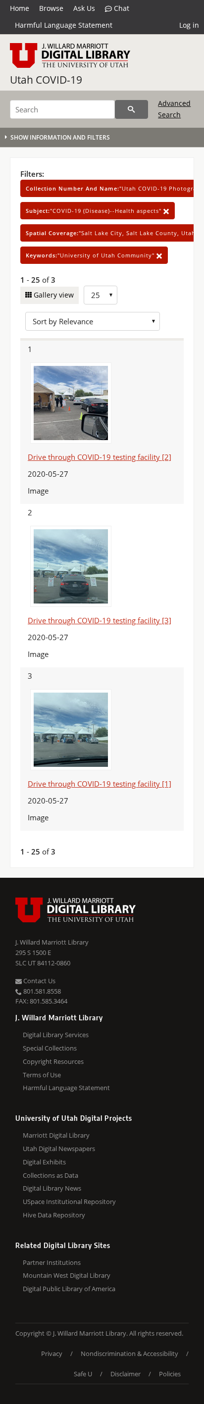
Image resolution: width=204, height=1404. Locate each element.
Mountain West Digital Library (66, 1275)
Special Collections (50, 1048)
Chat (120, 8)
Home (19, 8)
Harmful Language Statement (63, 25)
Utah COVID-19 (46, 80)
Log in (189, 25)
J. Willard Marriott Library (52, 942)
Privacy (51, 1353)
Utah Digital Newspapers (59, 1148)
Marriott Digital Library (56, 1135)
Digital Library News (52, 1188)
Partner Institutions (52, 1262)
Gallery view (53, 295)
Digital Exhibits (44, 1161)
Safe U (83, 1373)
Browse (51, 8)
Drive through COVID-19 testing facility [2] (99, 457)
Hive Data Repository (54, 1214)
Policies (170, 1373)
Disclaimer (125, 1373)
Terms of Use (42, 1074)
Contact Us (38, 980)
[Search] (131, 109)
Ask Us (84, 8)
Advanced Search (174, 109)
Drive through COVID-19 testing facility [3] (99, 620)
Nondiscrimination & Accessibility (129, 1353)
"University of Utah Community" (91, 255)
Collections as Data (50, 1175)
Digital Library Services (56, 1034)
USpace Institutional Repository (69, 1201)
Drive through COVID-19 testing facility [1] (99, 784)
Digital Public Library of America (69, 1288)
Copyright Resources (53, 1061)
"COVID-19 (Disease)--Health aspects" (94, 210)
